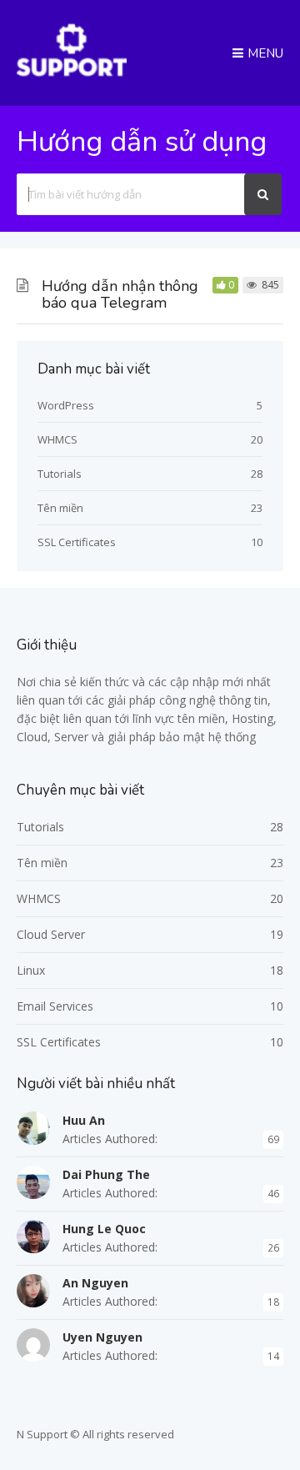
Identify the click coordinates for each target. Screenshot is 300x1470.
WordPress (66, 405)
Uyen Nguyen (102, 1337)
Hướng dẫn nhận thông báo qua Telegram (120, 294)
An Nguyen (95, 1283)
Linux (31, 970)
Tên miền (60, 507)
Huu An (83, 1120)
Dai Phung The (106, 1174)
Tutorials (60, 473)
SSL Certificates (77, 541)
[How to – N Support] (72, 74)
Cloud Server (51, 934)
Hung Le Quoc (104, 1229)
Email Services (55, 1006)
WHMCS (58, 439)
